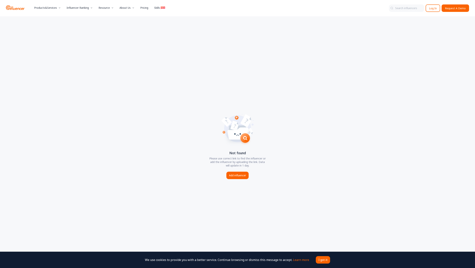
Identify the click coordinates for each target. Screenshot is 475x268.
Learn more (301, 260)
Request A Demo (455, 8)
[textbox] (406, 8)
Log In (433, 8)
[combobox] (406, 8)
